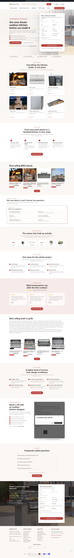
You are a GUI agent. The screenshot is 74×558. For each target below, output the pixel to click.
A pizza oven (12, 216)
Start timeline (42, 33)
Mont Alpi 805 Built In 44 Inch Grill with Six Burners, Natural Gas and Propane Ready (43, 352)
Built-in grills (25, 535)
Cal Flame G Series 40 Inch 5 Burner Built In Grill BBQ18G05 (57, 351)
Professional (39, 535)
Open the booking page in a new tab (53, 439)
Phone (53, 20)
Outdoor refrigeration (27, 540)
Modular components (27, 537)
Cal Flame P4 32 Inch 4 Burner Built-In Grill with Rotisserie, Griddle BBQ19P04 (29, 352)
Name (42, 20)
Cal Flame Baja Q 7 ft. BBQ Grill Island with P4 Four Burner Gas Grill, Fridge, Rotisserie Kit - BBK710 (29, 184)
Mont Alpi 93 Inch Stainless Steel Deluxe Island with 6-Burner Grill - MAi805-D (43, 184)
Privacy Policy (39, 540)
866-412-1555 (21, 426)
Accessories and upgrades (44, 216)
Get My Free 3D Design (52, 45)
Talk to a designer (37, 475)
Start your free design (15, 42)
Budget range (54, 497)
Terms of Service (40, 537)
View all (37, 190)
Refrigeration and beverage (15, 220)
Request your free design (56, 535)
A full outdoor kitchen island (15, 212)
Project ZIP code (54, 24)
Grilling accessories (26, 541)
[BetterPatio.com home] (14, 4)
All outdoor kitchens (26, 531)
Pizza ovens (25, 538)
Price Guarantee (40, 531)
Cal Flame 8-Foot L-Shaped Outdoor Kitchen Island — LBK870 (15, 183)
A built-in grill (46, 212)
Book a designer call (55, 537)
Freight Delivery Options (41, 534)
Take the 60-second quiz (29, 42)
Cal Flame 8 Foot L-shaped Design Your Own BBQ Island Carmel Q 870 (57, 183)
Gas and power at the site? (55, 33)
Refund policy (39, 538)
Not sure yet (43, 220)
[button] (62, 4)
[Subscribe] (45, 547)
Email (41, 24)
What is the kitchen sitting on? (57, 506)
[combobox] (34, 4)
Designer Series (26, 532)
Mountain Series (26, 534)
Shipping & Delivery (40, 532)
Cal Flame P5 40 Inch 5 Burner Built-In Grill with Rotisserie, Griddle (15, 351)
